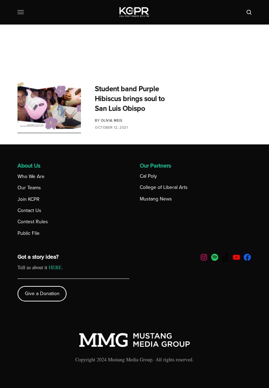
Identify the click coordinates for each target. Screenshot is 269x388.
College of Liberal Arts (164, 187)
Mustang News (156, 199)
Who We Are (31, 176)
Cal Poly (148, 176)
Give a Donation (42, 294)
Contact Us (29, 210)
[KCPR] (134, 12)
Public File (29, 233)
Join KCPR (29, 199)
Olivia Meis (112, 120)
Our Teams (29, 188)
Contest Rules (33, 222)
